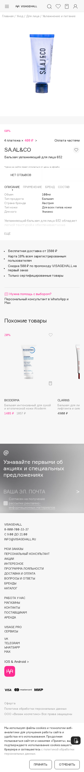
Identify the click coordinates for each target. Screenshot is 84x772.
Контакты (12, 607)
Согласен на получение (32, 503)
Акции (9, 558)
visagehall (13, 524)
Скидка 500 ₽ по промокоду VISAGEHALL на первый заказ (42, 268)
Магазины (12, 602)
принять (40, 764)
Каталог (10, 588)
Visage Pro (13, 627)
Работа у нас (14, 598)
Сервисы (11, 631)
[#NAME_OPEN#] (76, 740)
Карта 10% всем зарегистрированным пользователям (37, 258)
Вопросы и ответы (19, 578)
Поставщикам (15, 612)
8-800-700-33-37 (16, 529)
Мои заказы (13, 549)
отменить (67, 764)
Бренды (10, 583)
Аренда (10, 617)
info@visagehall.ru (20, 539)
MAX (7, 651)
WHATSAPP (12, 647)
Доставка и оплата (19, 573)
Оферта (10, 703)
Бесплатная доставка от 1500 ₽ (32, 251)
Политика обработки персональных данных (35, 708)
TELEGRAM (12, 643)
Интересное (13, 563)
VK (6, 639)
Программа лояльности (24, 568)
